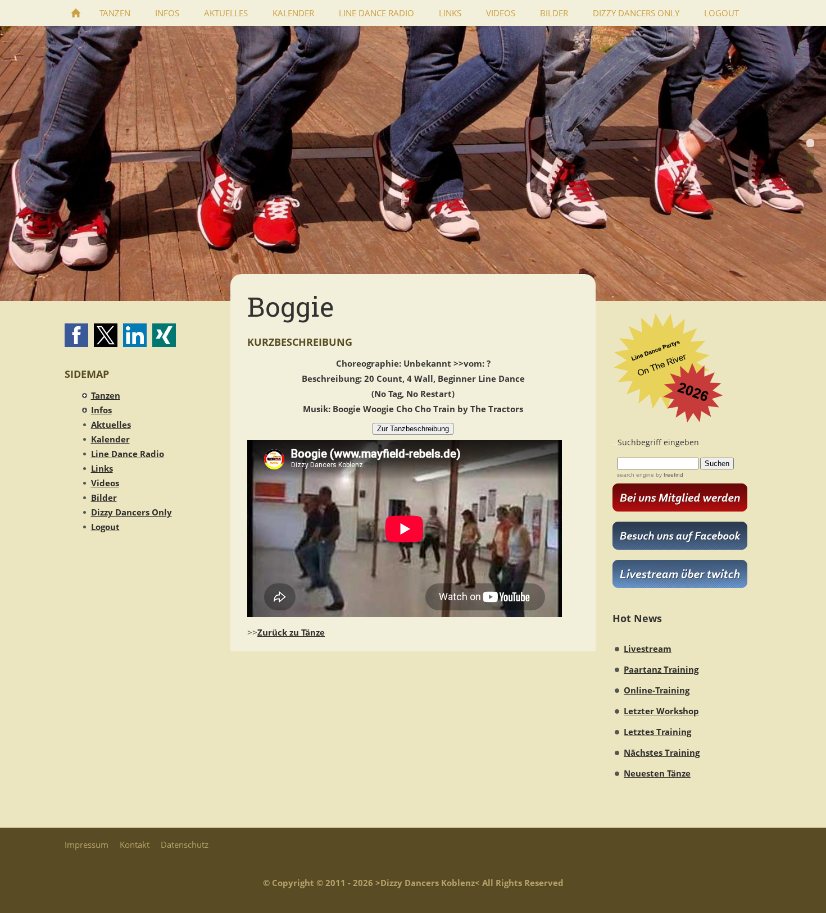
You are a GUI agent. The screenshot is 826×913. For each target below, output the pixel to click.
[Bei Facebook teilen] (76, 335)
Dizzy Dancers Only (131, 512)
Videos (105, 483)
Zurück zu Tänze (291, 632)
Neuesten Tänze (657, 773)
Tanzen (105, 395)
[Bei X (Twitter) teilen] (105, 335)
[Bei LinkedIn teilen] (135, 335)
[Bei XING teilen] (164, 335)
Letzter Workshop (661, 710)
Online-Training (656, 690)
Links (102, 468)
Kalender (110, 439)
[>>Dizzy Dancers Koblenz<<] (76, 13)
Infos (101, 410)
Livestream (647, 648)
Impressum (86, 844)
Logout (105, 526)
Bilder (104, 497)
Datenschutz (184, 844)
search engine (635, 475)
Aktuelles (111, 424)
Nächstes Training (662, 752)
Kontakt (134, 844)
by (668, 475)
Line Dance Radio (127, 453)
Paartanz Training (661, 669)
